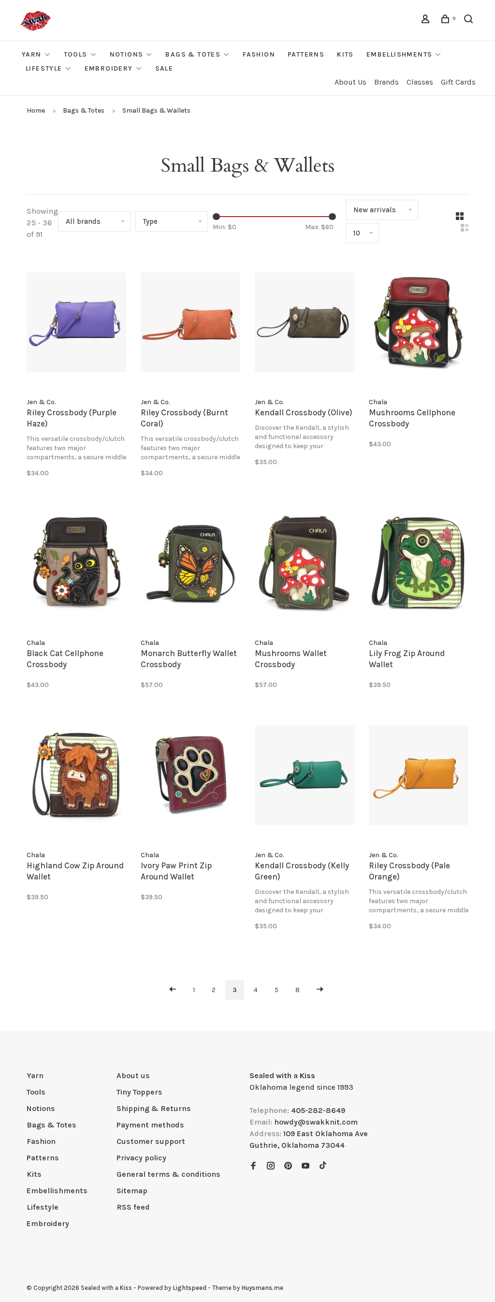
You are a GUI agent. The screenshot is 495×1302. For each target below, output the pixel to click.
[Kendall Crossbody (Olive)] (304, 324)
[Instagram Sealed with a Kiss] (271, 1166)
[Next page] (320, 990)
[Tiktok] (323, 1166)
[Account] (427, 20)
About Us (350, 82)
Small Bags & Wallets (156, 110)
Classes (420, 82)
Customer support (150, 1141)
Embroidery (109, 68)
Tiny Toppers (139, 1092)
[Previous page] (172, 990)
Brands (386, 82)
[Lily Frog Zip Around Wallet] (418, 565)
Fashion (259, 54)
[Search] (470, 20)
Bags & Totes (192, 54)
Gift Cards (458, 82)
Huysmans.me (262, 1287)
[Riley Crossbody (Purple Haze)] (76, 324)
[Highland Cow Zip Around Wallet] (76, 777)
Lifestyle (44, 68)
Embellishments (399, 54)
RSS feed (133, 1207)
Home (36, 110)
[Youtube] (305, 1166)
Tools (75, 54)
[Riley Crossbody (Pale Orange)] (418, 777)
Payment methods (150, 1124)
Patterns (306, 54)
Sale (164, 68)
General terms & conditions (168, 1174)
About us (133, 1075)
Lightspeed (189, 1287)
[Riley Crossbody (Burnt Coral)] (190, 324)
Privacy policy (141, 1157)
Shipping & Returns (153, 1108)
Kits (345, 54)
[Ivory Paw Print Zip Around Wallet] (190, 777)
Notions (127, 54)
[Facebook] (253, 1166)
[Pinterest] (288, 1166)
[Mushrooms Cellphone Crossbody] (418, 324)
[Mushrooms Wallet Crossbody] (304, 565)
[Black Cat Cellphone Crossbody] (76, 565)
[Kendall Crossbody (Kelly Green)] (304, 777)
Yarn (32, 54)
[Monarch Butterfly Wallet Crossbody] (190, 565)
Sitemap (131, 1190)
